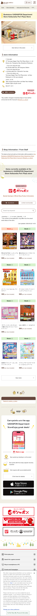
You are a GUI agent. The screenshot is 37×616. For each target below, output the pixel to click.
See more (19, 378)
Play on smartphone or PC (12, 564)
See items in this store (18, 48)
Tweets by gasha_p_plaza (10, 401)
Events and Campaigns (11, 569)
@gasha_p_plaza (23, 100)
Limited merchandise (27, 203)
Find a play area (9, 554)
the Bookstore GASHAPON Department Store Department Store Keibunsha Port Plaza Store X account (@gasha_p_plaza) (18, 156)
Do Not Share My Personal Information (17, 613)
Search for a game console (12, 559)
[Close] (34, 573)
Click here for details (18, 476)
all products (11, 203)
